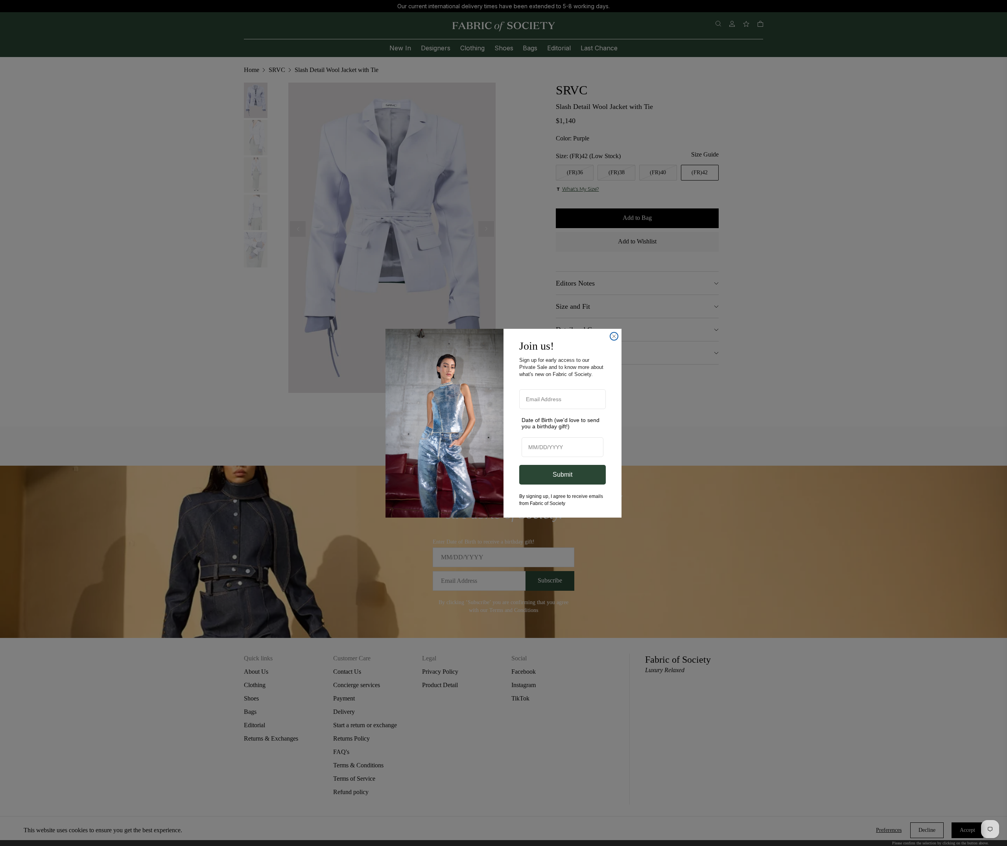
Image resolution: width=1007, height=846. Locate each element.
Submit (562, 474)
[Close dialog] (614, 336)
